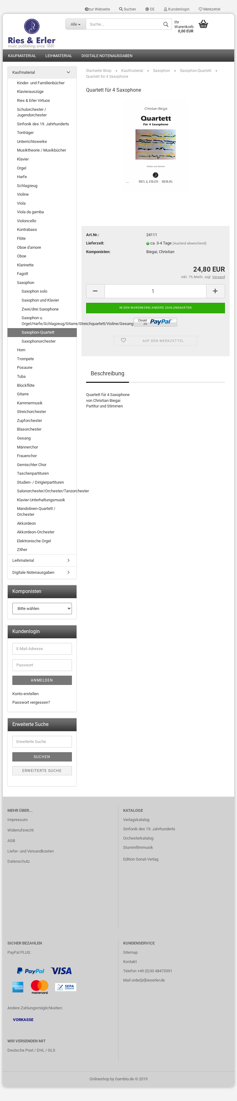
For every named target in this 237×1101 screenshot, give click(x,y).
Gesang (24, 438)
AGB (11, 840)
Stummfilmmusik (138, 847)
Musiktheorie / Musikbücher (41, 150)
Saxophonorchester (39, 341)
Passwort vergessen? (31, 702)
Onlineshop (99, 1079)
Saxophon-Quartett (38, 332)
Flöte (21, 238)
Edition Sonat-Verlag (140, 859)
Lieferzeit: (95, 243)
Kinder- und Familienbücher (40, 83)
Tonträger (25, 132)
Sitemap (130, 952)
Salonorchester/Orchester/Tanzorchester (47, 491)
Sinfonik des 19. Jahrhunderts (43, 124)
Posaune (24, 367)
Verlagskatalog (136, 819)
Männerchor (27, 447)
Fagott (22, 273)
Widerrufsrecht (20, 830)
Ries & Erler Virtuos (33, 100)
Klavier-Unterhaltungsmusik (41, 500)
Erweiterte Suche (42, 771)
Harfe (22, 176)
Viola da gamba (30, 212)
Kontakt (130, 961)
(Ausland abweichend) (189, 243)
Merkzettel (211, 9)
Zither (22, 549)
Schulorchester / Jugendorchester (32, 112)
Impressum (17, 819)
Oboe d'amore (29, 247)
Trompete (25, 359)
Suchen (129, 9)
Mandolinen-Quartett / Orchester (36, 511)
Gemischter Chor (31, 464)
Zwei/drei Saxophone (40, 309)
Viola (21, 203)
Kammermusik (30, 403)
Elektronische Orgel (34, 541)
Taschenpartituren (33, 473)
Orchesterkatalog (138, 838)
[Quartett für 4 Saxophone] (156, 145)
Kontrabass (27, 229)
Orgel (21, 168)
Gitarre (23, 394)
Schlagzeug (27, 185)
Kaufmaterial (22, 55)
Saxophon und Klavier (40, 300)
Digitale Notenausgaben (106, 55)
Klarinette (25, 265)
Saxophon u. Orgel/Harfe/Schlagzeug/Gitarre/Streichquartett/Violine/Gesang (49, 320)
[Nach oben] (220, 1091)
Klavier (23, 159)
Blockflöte (26, 385)
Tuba (21, 376)
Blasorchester (29, 429)
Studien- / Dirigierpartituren (40, 482)
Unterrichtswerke (32, 141)
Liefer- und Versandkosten (30, 851)
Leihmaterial (58, 55)
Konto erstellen (25, 693)
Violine (23, 194)
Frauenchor (27, 455)
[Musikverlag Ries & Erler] (31, 31)
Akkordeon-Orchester (35, 532)
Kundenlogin (178, 9)
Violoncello (26, 221)
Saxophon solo (34, 291)
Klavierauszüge (30, 91)
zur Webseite (99, 9)
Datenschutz (18, 861)
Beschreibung (107, 373)
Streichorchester (31, 411)
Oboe (21, 256)
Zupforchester (29, 420)
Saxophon (25, 282)
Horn (21, 350)
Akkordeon (26, 523)
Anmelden (42, 680)
